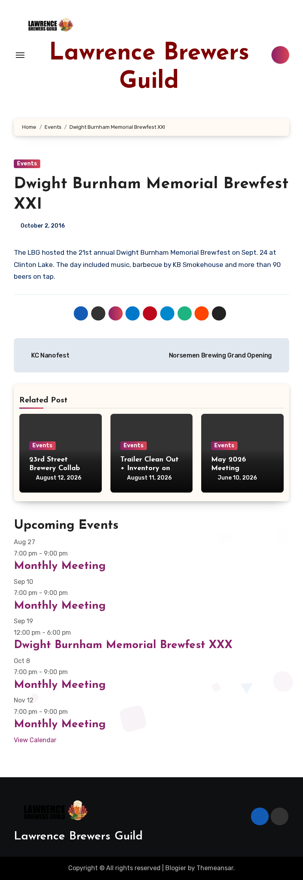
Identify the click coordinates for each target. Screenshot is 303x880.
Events (27, 163)
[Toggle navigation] (20, 55)
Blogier (175, 868)
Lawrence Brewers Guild (78, 836)
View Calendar (35, 740)
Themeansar (214, 868)
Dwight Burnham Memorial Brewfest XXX (123, 645)
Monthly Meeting (60, 566)
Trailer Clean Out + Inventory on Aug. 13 (149, 468)
